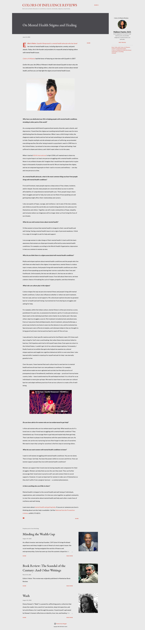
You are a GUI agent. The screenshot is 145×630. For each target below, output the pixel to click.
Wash (26, 596)
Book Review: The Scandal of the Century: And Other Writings (44, 568)
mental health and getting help (45, 507)
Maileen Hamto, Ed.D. (122, 32)
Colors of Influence (29, 58)
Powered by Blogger (61, 623)
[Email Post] (23, 518)
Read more (70, 555)
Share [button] (88, 43)
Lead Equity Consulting (117, 51)
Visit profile (122, 42)
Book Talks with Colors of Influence (121, 47)
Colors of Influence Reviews (49, 5)
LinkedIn (114, 53)
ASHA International (40, 155)
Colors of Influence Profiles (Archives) (121, 50)
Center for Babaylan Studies (119, 48)
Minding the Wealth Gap (39, 534)
